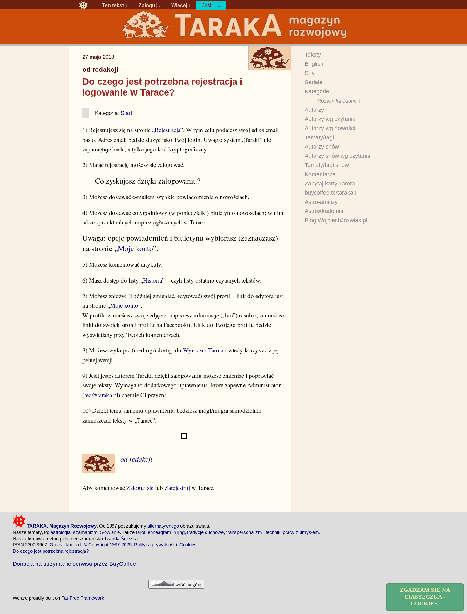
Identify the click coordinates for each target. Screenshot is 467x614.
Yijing (179, 532)
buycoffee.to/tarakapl (331, 193)
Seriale (313, 82)
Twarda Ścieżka (121, 538)
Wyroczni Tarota (203, 350)
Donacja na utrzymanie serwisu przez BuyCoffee (74, 563)
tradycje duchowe (205, 532)
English (314, 64)
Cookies (188, 544)
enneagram (159, 532)
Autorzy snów (322, 146)
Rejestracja (167, 130)
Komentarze (320, 174)
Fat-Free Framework (82, 598)
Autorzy (314, 110)
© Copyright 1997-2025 (108, 544)
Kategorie (317, 91)
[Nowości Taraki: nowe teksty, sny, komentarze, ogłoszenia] (83, 5)
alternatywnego (163, 526)
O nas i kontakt (65, 544)
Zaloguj (148, 5)
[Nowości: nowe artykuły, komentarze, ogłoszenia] (233, 39)
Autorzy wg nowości (330, 128)
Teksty (313, 54)
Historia (152, 280)
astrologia (61, 532)
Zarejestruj (177, 487)
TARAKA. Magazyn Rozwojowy (61, 526)
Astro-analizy (321, 202)
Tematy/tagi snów (327, 165)
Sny (310, 73)
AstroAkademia (324, 211)
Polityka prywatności (155, 544)
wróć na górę (187, 584)
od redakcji (100, 69)
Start (126, 113)
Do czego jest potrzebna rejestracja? (51, 551)
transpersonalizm (244, 532)
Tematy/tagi (319, 137)
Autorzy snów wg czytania (337, 156)
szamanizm (85, 532)
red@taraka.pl (101, 395)
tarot (140, 532)
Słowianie (110, 532)
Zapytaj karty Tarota (330, 183)
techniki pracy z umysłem (292, 532)
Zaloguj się (139, 487)
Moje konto (135, 248)
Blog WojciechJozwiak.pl (336, 220)
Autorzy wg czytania (330, 119)
